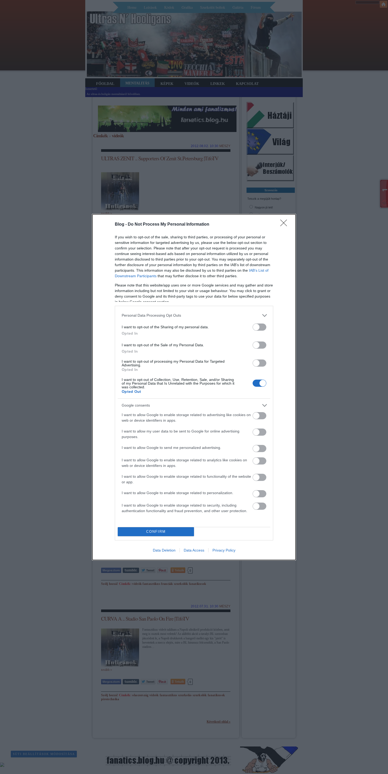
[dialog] (194, 387)
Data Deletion (164, 550)
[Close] (285, 225)
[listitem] (194, 315)
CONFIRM (156, 532)
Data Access (194, 550)
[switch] (259, 327)
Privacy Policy (223, 550)
